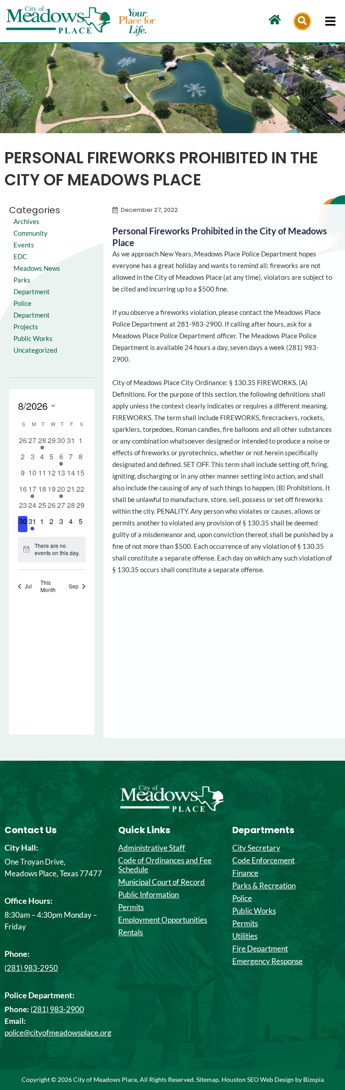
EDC (20, 256)
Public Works (33, 338)
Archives (26, 221)
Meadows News (36, 268)
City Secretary (256, 847)
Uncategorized (35, 350)
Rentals (130, 932)
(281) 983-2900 (57, 1009)
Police (242, 898)
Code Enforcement (263, 860)
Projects (25, 327)
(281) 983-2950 (31, 968)
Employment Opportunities (162, 919)
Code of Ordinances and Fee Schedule (165, 865)
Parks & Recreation (264, 885)
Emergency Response (267, 961)
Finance (245, 873)
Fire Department (260, 948)
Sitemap (207, 1079)
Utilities (244, 936)
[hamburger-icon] (330, 21)
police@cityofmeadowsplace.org (57, 1032)
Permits (131, 907)
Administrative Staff (151, 847)
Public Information (148, 894)
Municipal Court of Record (161, 882)
